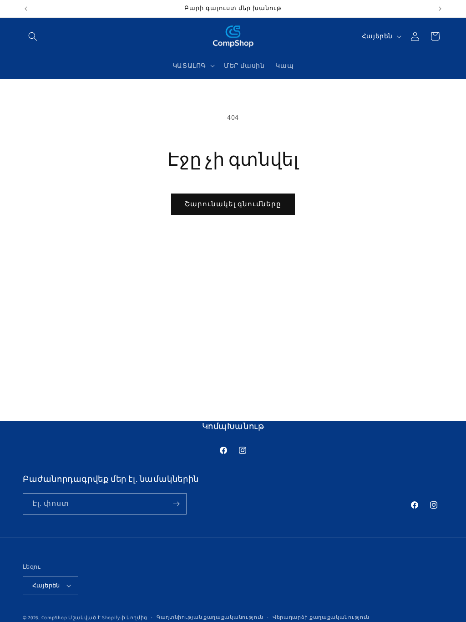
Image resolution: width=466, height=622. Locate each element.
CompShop (54, 617)
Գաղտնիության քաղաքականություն (210, 617)
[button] (33, 36)
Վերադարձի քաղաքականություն (321, 617)
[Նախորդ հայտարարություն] (26, 8)
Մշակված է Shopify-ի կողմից (107, 617)
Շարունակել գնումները (233, 203)
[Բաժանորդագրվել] (176, 504)
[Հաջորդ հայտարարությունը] (440, 8)
